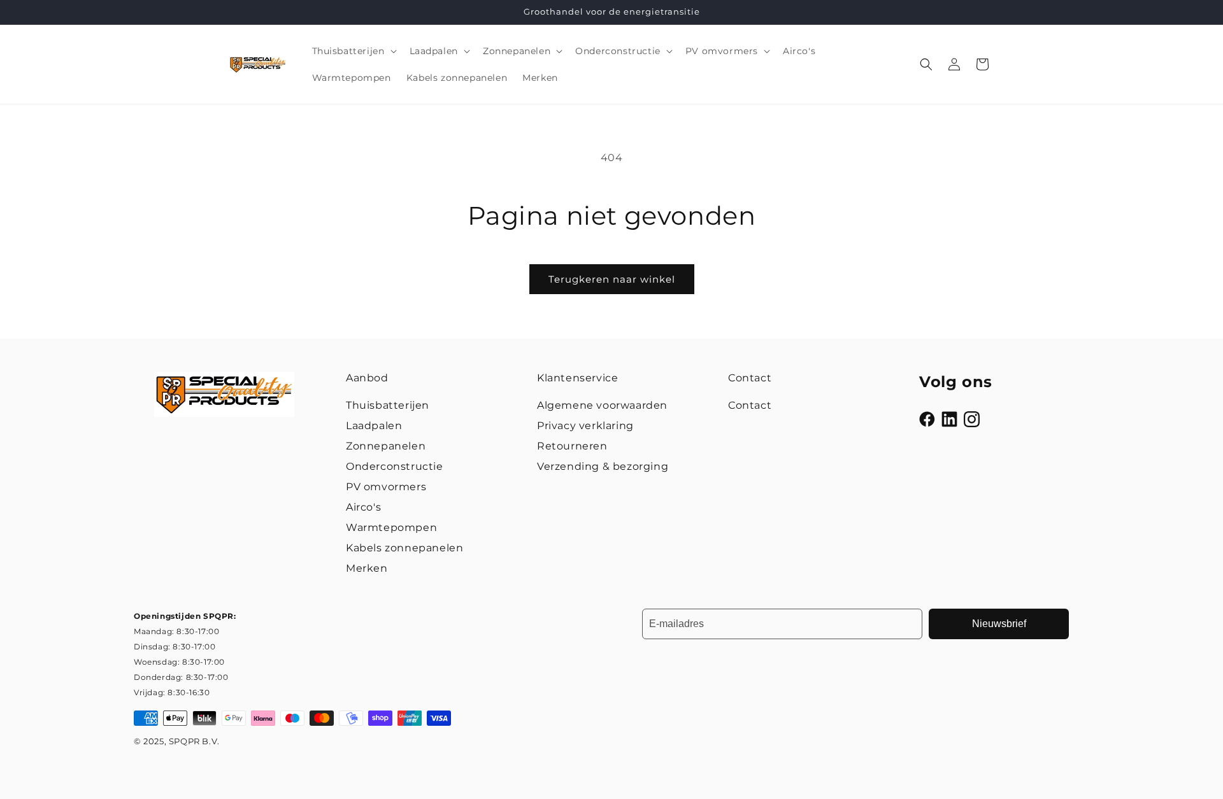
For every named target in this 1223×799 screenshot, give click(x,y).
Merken (367, 568)
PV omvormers (386, 487)
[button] (353, 51)
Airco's (363, 507)
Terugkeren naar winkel (611, 279)
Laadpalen (374, 426)
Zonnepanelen (386, 446)
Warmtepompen (391, 527)
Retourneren (572, 446)
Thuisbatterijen (387, 405)
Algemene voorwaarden (602, 405)
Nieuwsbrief (999, 623)
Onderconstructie (394, 466)
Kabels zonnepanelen (404, 548)
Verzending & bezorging (602, 466)
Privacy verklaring (585, 426)
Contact (749, 405)
